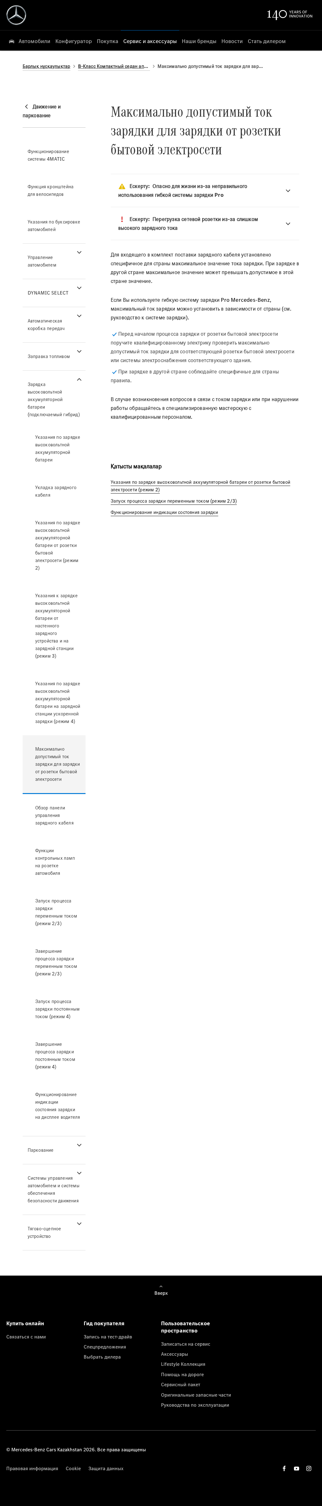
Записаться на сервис (185, 1344)
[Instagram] (309, 1468)
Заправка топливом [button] (49, 356)
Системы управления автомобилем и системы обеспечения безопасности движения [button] (54, 1189)
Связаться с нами (26, 1336)
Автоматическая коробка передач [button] (46, 324)
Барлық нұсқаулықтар (46, 66)
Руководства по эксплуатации (195, 1405)
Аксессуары (174, 1354)
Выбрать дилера (102, 1357)
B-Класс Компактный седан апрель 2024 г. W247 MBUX (114, 66)
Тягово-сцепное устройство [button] (44, 1232)
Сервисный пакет (180, 1384)
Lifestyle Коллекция (183, 1364)
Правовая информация (32, 1468)
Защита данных (106, 1468)
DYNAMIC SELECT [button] (48, 293)
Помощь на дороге (182, 1374)
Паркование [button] (41, 1150)
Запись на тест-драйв (108, 1336)
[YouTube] (296, 1468)
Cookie (73, 1468)
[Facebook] (284, 1468)
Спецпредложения (105, 1346)
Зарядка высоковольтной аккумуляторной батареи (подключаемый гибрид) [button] (54, 399)
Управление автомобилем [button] (42, 261)
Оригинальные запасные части (196, 1395)
